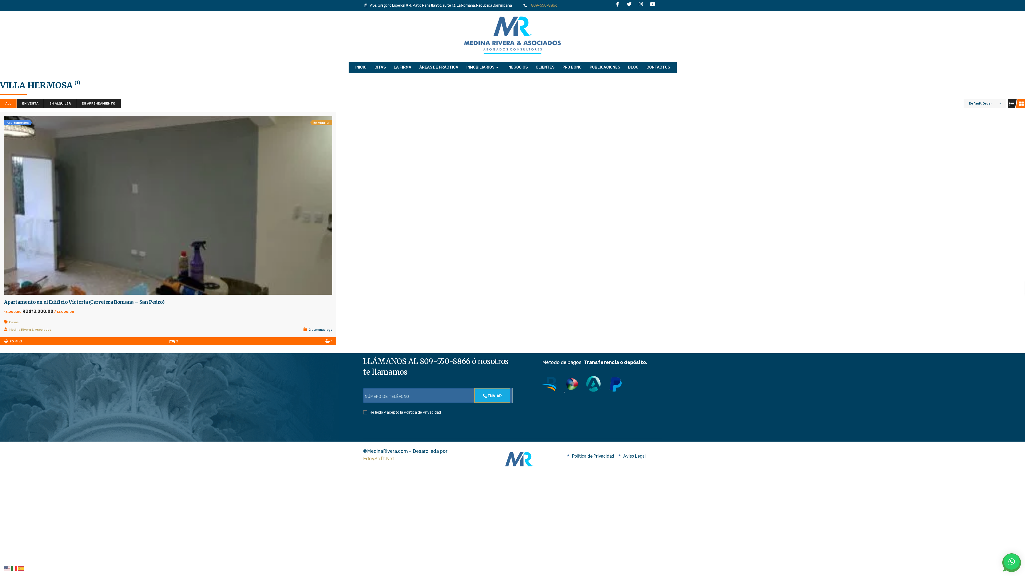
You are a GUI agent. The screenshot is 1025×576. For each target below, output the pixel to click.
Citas (380, 67)
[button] (1012, 562)
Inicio (360, 67)
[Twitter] (629, 6)
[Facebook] (617, 6)
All (8, 103)
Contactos (658, 67)
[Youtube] (653, 6)
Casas (14, 322)
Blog (633, 67)
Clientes (545, 67)
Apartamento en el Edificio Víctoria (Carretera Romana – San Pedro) (84, 302)
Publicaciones (605, 67)
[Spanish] (21, 568)
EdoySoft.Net (378, 459)
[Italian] (14, 568)
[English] (7, 568)
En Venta (30, 103)
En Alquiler (60, 103)
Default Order (980, 103)
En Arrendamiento (98, 103)
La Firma (402, 67)
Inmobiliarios (480, 67)
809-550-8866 (543, 5)
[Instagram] (641, 6)
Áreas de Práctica (438, 67)
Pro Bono (572, 67)
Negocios (518, 67)
